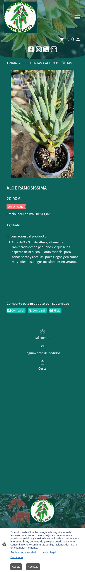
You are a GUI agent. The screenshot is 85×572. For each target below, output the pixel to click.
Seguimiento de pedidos (42, 353)
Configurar (16, 557)
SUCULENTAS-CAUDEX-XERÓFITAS (47, 63)
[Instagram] (39, 49)
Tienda (12, 63)
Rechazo (33, 566)
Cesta (42, 368)
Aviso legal (49, 552)
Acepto (16, 566)
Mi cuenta (42, 337)
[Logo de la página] (20, 17)
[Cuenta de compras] (78, 39)
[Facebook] (31, 49)
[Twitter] (46, 49)
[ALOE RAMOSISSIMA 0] (43, 124)
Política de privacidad (23, 552)
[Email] (54, 49)
